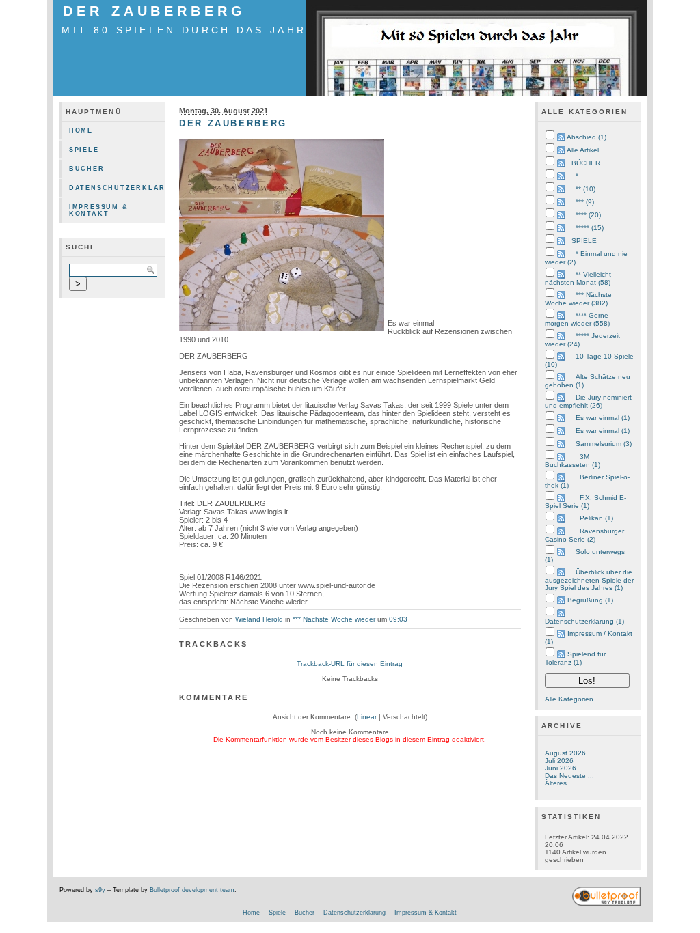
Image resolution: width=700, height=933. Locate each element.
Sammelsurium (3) (604, 443)
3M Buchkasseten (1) (572, 461)
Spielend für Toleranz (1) (575, 658)
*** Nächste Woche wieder (334, 619)
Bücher (87, 168)
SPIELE (584, 241)
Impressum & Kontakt (99, 210)
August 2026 (565, 753)
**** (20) (588, 215)
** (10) (585, 189)
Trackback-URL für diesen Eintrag (350, 663)
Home (81, 130)
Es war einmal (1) (603, 417)
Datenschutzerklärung (117, 187)
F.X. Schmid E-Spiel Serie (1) (585, 502)
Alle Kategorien (569, 699)
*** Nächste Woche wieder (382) (578, 299)
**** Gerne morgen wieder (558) (577, 319)
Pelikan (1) (596, 518)
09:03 (398, 619)
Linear (367, 717)
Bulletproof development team (192, 890)
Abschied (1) (586, 137)
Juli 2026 (559, 760)
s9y (100, 890)
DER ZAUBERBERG (154, 10)
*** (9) (585, 202)
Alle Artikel (583, 150)
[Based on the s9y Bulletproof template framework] (606, 903)
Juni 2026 (560, 768)
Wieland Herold (259, 619)
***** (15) (590, 228)
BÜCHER (585, 163)
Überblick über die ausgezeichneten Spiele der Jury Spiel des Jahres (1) (589, 579)
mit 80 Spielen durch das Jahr (184, 30)
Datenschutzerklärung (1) (584, 621)
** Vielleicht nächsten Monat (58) (578, 278)
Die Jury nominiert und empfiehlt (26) (588, 401)
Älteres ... (560, 783)
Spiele (84, 149)
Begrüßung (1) (590, 600)
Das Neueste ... (569, 775)
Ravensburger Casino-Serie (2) (584, 535)
